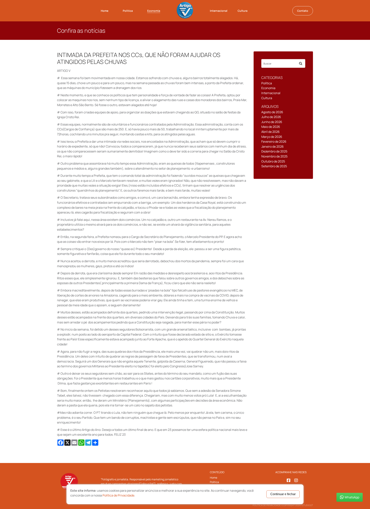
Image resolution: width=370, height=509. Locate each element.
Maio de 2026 (270, 127)
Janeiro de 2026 (272, 146)
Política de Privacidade (267, 505)
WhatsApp (352, 497)
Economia (153, 11)
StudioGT (307, 505)
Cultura (242, 11)
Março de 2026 (271, 137)
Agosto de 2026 (272, 112)
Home (104, 11)
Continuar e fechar (283, 494)
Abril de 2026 (270, 132)
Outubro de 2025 (273, 161)
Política (266, 83)
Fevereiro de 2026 (273, 141)
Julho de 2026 (271, 117)
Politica (128, 11)
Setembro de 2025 (274, 166)
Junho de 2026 (271, 122)
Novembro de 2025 (274, 156)
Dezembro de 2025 (274, 151)
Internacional (218, 11)
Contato (302, 11)
